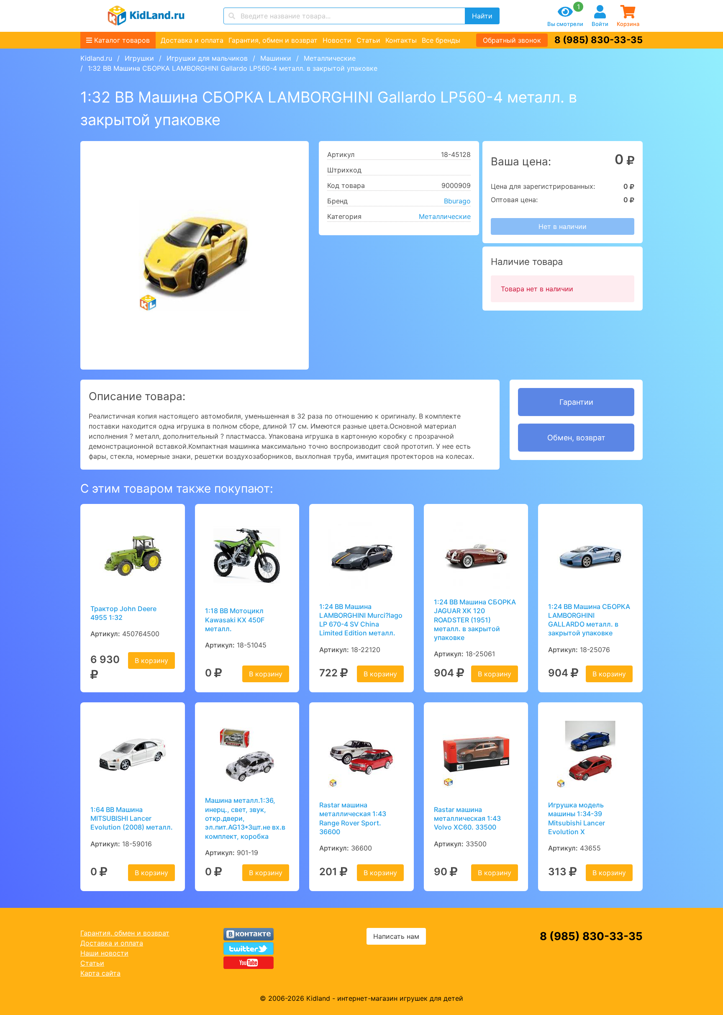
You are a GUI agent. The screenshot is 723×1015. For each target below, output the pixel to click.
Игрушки (139, 58)
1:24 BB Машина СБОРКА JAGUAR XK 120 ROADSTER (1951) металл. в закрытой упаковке (475, 620)
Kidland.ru (96, 58)
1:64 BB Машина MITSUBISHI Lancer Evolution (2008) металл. (131, 818)
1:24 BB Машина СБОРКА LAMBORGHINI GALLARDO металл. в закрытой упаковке (589, 619)
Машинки (275, 58)
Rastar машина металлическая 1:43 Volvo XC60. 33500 (467, 818)
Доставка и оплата (192, 40)
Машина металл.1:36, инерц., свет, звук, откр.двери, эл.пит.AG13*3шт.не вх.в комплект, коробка (245, 818)
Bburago (457, 201)
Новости (337, 40)
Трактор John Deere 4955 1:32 (123, 613)
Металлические (330, 58)
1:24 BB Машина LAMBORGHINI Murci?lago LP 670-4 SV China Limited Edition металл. (361, 619)
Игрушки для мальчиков (207, 58)
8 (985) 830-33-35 (598, 39)
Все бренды (441, 40)
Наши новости (104, 953)
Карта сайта (100, 973)
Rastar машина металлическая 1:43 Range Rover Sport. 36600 (352, 818)
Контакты (401, 40)
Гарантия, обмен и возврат (273, 40)
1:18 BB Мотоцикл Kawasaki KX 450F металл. (234, 619)
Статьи (368, 40)
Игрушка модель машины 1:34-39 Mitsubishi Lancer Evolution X (576, 818)
